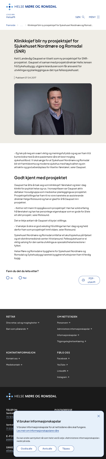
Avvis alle (47, 448)
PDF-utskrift (91, 280)
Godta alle (26, 448)
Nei (24, 277)
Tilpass (66, 448)
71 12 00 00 (12, 428)
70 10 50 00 (12, 416)
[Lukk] (99, 416)
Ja (11, 277)
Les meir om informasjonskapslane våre (38, 430)
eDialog (10, 450)
